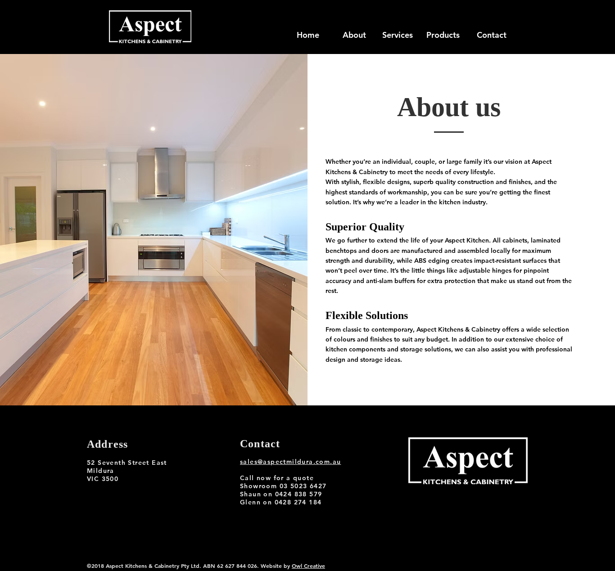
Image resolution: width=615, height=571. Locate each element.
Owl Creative (308, 565)
